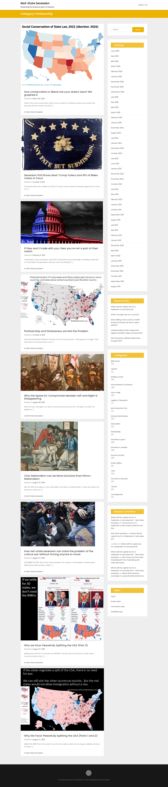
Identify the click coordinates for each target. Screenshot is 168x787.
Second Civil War (117, 455)
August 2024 (116, 133)
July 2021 (114, 225)
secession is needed (119, 447)
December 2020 (117, 245)
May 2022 (115, 194)
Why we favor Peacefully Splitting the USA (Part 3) (56, 645)
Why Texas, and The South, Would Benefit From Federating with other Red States (127, 560)
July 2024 (115, 138)
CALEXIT (114, 369)
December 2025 (117, 82)
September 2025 (117, 92)
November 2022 (117, 179)
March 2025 (115, 112)
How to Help (115, 392)
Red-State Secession (35, 3)
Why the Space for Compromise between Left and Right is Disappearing (60, 397)
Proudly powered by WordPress (70, 780)
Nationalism (115, 424)
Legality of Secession (119, 400)
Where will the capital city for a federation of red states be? (123, 308)
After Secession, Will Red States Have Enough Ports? (125, 339)
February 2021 (116, 235)
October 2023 (116, 153)
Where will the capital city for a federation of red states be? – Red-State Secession (127, 520)
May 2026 (115, 56)
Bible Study (115, 361)
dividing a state (117, 377)
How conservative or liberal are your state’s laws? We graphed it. (58, 93)
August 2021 (115, 220)
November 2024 (117, 128)
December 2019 (117, 266)
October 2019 (116, 276)
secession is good (118, 439)
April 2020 (115, 250)
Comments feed (117, 606)
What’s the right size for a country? (125, 314)
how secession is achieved (121, 385)
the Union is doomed (119, 479)
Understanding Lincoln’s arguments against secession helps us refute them (127, 331)
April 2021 (114, 230)
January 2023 (116, 169)
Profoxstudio (104, 780)
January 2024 (116, 143)
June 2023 (115, 163)
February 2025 (116, 117)
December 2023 (117, 148)
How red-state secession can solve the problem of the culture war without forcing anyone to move (58, 552)
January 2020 (116, 261)
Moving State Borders (119, 416)
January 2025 (116, 122)
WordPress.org (116, 612)
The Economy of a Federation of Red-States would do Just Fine (127, 526)
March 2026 (115, 66)
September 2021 (117, 215)
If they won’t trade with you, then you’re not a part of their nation (61, 250)
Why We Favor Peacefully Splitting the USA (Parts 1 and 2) (60, 736)
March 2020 (115, 256)
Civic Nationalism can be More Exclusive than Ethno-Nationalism (57, 477)
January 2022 (116, 204)
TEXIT (113, 471)
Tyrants (114, 486)
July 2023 (114, 158)
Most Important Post (119, 408)
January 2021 (116, 240)
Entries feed (115, 601)
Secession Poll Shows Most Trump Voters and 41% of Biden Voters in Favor (61, 176)
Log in (113, 596)
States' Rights (116, 463)
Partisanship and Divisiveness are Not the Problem (56, 331)
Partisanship (116, 432)
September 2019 (117, 281)
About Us (142, 5)
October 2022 (116, 184)
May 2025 (115, 102)
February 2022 (116, 199)
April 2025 (115, 107)
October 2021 (116, 210)
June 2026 (115, 51)
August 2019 (115, 286)
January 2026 (116, 76)
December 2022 (117, 174)
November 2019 (117, 271)
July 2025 (114, 97)
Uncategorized (117, 494)
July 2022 (114, 189)
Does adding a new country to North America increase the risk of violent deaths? (125, 322)
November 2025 (117, 87)
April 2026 (115, 61)
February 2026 (116, 71)
